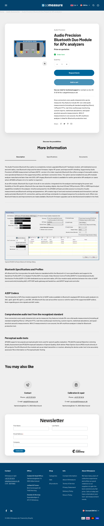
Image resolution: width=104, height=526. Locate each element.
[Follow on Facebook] (6, 510)
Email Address (18, 434)
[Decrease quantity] (57, 64)
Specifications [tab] (52, 157)
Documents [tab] (83, 157)
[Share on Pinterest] (68, 124)
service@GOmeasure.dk (78, 401)
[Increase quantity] (67, 64)
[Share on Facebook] (61, 124)
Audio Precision (59, 30)
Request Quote (74, 73)
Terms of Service (69, 483)
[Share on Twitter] (64, 124)
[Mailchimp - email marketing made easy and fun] (78, 453)
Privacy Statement (69, 487)
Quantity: (57, 60)
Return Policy (67, 495)
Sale (50, 480)
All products (53, 483)
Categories (53, 476)
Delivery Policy (68, 491)
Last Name (55, 425)
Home (2, 12)
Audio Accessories (13, 12)
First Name (17, 425)
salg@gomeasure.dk (12, 481)
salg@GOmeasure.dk (30, 401)
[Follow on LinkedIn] (11, 510)
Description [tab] (20, 157)
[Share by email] (71, 124)
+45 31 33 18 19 (30, 397)
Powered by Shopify (26, 518)
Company (16, 442)
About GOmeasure (69, 480)
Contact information (70, 476)
